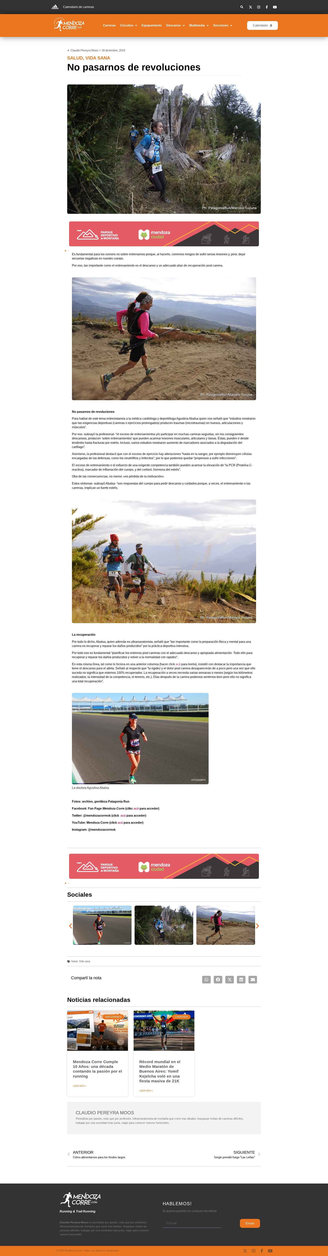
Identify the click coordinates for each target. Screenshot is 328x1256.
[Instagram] (253, 1251)
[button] (242, 7)
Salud (75, 57)
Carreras (109, 25)
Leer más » (79, 1086)
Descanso (173, 25)
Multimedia (197, 25)
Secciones (220, 25)
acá (178, 664)
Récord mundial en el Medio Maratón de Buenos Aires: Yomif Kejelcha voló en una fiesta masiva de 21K (159, 1071)
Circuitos (126, 25)
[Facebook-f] (262, 1251)
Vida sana (97, 57)
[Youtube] (270, 1251)
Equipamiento (152, 25)
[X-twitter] (245, 1251)
